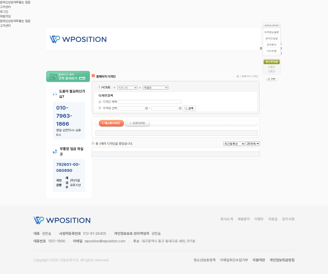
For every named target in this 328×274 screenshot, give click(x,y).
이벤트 (259, 219)
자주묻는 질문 (21, 2)
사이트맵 (271, 50)
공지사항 (288, 219)
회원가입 (5, 16)
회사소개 (226, 219)
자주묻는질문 (271, 32)
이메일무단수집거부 (234, 260)
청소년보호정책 (205, 260)
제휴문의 (243, 219)
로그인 (4, 11)
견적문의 (271, 44)
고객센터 (5, 7)
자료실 (273, 219)
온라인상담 (6, 2)
